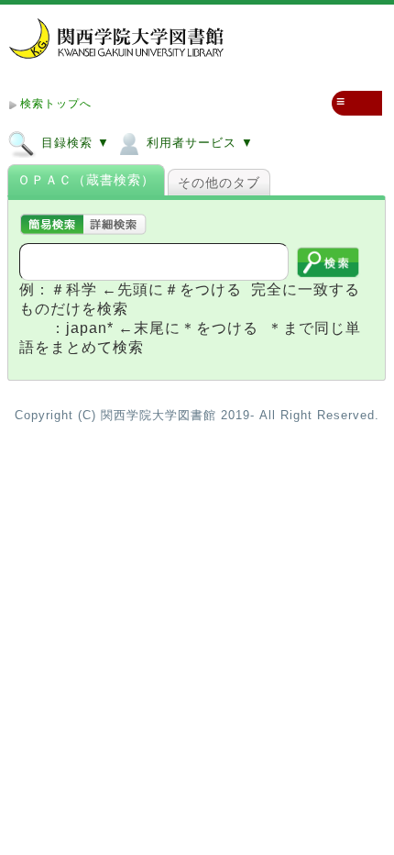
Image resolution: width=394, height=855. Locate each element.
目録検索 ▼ (73, 143)
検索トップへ (56, 103)
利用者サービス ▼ (198, 143)
